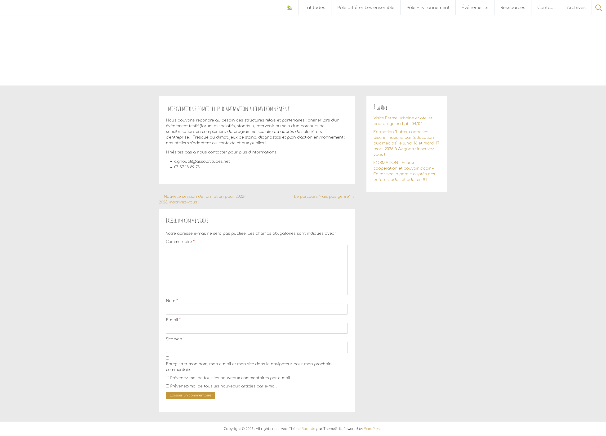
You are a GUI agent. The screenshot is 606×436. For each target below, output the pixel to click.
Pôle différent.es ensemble (365, 7)
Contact (546, 7)
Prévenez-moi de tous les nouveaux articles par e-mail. (223, 386)
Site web (174, 339)
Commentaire (180, 242)
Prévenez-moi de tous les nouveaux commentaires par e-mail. (230, 378)
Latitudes (314, 7)
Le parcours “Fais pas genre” (324, 196)
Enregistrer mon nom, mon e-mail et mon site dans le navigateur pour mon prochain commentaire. (249, 367)
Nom (172, 301)
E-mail (173, 320)
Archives (576, 7)
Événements (475, 7)
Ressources (512, 7)
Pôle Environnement (428, 7)
